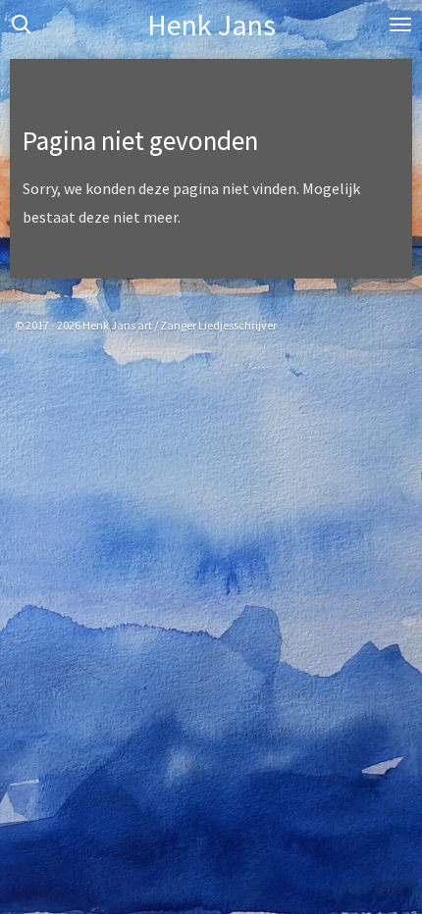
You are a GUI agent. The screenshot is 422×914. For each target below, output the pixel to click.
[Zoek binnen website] (21, 24)
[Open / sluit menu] (400, 24)
